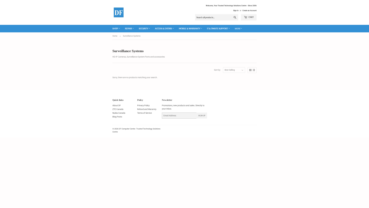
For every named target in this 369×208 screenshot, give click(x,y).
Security (143, 28)
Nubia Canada (118, 113)
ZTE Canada (117, 109)
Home (114, 36)
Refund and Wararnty (146, 109)
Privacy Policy (143, 105)
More (237, 28)
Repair (128, 28)
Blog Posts (117, 117)
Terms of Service (144, 113)
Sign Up (201, 116)
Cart (251, 17)
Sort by (217, 70)
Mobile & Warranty (189, 28)
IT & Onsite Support (217, 28)
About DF (116, 105)
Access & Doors (163, 28)
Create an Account (249, 11)
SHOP (115, 28)
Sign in (236, 11)
